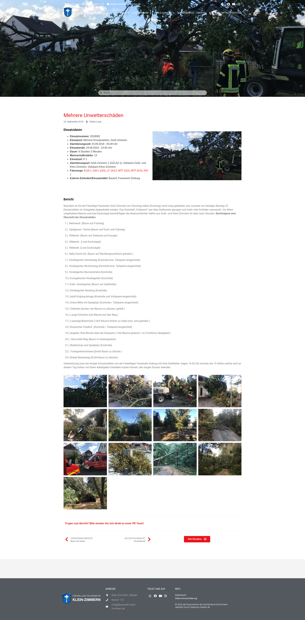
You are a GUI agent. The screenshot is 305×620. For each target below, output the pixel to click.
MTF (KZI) (136, 170)
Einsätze (124, 13)
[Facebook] (228, 4)
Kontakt (214, 13)
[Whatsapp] (223, 4)
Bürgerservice (185, 13)
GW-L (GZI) (99, 170)
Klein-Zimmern (140, 13)
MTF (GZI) (124, 170)
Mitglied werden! (231, 13)
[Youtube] (233, 4)
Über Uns (202, 13)
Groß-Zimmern (163, 13)
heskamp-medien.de (200, 607)
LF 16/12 (112, 170)
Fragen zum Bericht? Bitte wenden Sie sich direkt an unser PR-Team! (104, 523)
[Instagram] (238, 4)
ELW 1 (88, 170)
